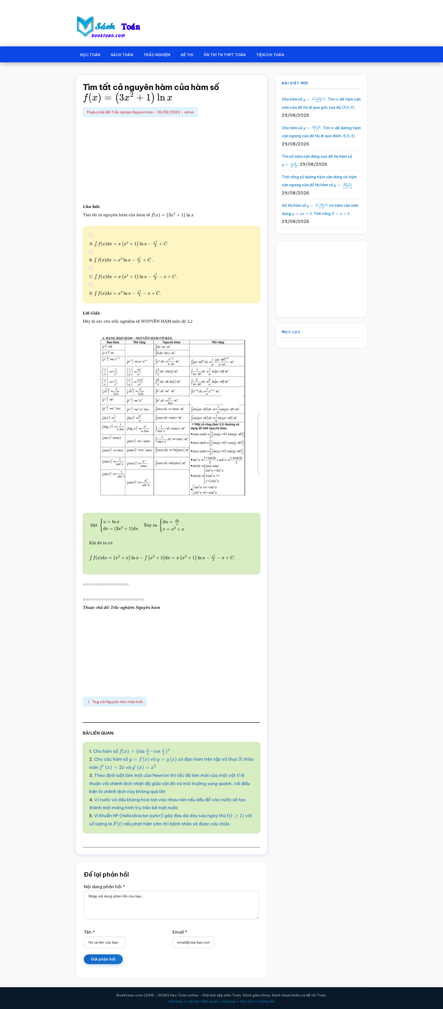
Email (180, 932)
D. (117, 293)
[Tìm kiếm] (297, 53)
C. (123, 277)
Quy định (247, 1001)
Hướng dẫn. (266, 1001)
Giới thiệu (175, 1001)
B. (115, 260)
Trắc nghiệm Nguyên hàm (132, 112)
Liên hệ (192, 1001)
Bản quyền (210, 1001)
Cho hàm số (124, 751)
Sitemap (229, 1001)
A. (121, 244)
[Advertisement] (171, 161)
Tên (89, 932)
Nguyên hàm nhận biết (124, 702)
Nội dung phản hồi (104, 886)
